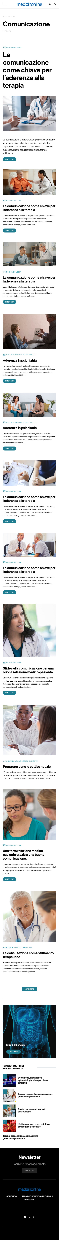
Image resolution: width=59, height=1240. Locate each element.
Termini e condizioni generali (37, 1196)
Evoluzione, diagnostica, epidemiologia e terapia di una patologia (33, 1080)
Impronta (29, 1200)
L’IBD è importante (15, 1045)
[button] (55, 4)
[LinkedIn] (34, 1217)
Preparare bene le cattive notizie (27, 766)
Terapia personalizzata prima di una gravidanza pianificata (35, 1095)
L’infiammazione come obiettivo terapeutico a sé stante (34, 1125)
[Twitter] (29, 1217)
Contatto (11, 1196)
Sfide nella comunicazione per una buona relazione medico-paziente (28, 670)
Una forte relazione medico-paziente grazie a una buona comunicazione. (23, 854)
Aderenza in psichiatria (20, 360)
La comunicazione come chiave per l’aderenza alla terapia (27, 70)
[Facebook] (25, 1217)
